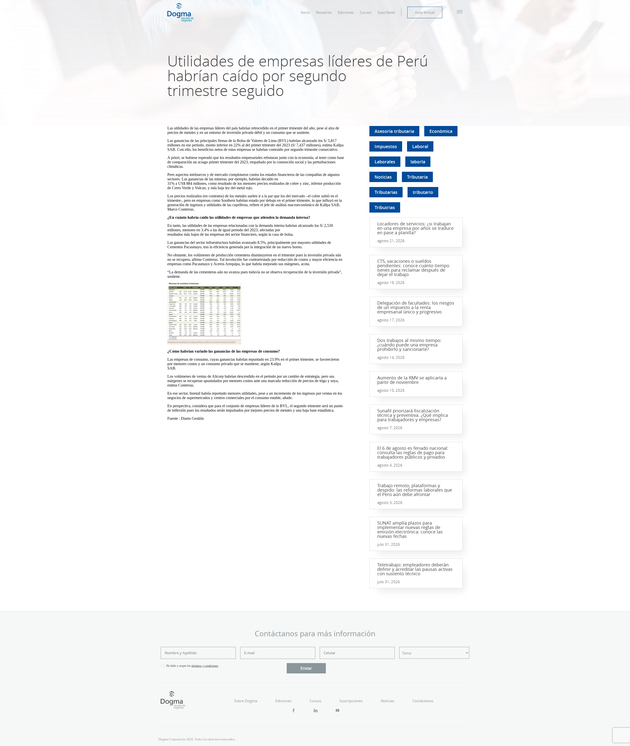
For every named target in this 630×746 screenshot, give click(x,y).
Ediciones (346, 12)
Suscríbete (386, 12)
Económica (440, 131)
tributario (423, 192)
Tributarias (386, 192)
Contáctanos (422, 700)
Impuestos (386, 146)
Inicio (305, 12)
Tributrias (385, 207)
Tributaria (417, 177)
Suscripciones (350, 700)
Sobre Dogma (245, 700)
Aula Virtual (425, 12)
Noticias (383, 177)
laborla (417, 162)
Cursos (365, 12)
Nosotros (323, 12)
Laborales (385, 162)
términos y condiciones (204, 666)
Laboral (420, 146)
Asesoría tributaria (394, 131)
